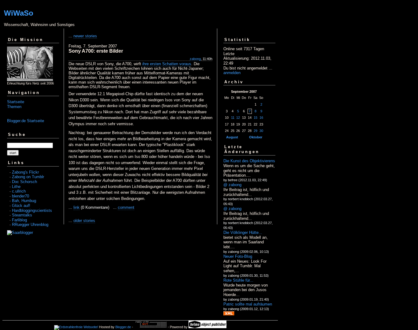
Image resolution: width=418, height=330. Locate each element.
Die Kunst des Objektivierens (249, 161)
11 (232, 117)
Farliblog (19, 220)
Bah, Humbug (24, 200)
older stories (84, 220)
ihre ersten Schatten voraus (166, 64)
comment (126, 207)
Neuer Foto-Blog (237, 256)
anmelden (232, 72)
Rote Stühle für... (238, 280)
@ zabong (232, 184)
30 (261, 131)
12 (238, 117)
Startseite (15, 101)
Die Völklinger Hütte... (242, 232)
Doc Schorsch (24, 181)
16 (261, 117)
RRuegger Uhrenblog (30, 224)
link (76, 207)
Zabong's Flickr (25, 172)
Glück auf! (21, 205)
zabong (195, 59)
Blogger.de (123, 327)
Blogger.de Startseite (25, 120)
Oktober (255, 137)
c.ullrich (19, 191)
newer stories (85, 36)
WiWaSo (18, 13)
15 (255, 117)
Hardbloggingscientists (32, 210)
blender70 (20, 196)
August (232, 137)
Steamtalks (22, 215)
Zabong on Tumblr (28, 176)
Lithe (16, 186)
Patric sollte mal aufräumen (247, 304)
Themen (14, 106)
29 (255, 131)
